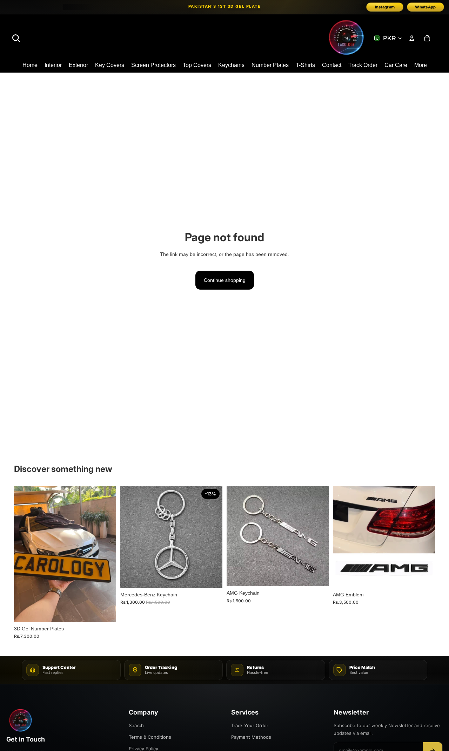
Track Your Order (249, 725)
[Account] (412, 38)
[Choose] (105, 611)
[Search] (16, 38)
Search (136, 725)
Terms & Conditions (150, 737)
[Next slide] (105, 554)
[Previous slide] (24, 554)
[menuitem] (420, 65)
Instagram (385, 7)
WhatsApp (425, 7)
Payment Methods (251, 737)
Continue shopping (225, 280)
